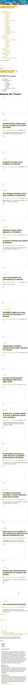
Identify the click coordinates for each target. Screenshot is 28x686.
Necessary (5, 665)
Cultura (5, 38)
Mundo (4, 90)
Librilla (7, 29)
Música (7, 41)
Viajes (6, 47)
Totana (7, 19)
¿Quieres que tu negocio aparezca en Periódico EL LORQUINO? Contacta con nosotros (15, 634)
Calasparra (8, 28)
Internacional (6, 50)
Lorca (6, 13)
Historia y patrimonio (10, 39)
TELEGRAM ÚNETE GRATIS (10, 58)
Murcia (7, 16)
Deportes (5, 54)
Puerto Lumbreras (10, 20)
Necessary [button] (3, 664)
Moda (6, 45)
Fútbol (7, 55)
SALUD (4, 56)
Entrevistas (5, 37)
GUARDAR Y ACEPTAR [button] (7, 684)
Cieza (6, 24)
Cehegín (7, 34)
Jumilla (7, 25)
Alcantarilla (8, 30)
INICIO (4, 631)
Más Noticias (3, 614)
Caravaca (7, 22)
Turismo (7, 42)
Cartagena (8, 17)
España (5, 48)
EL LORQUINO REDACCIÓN (11, 130)
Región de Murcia (7, 12)
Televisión (8, 46)
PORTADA (5, 11)
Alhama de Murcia (10, 32)
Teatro (7, 43)
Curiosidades (6, 52)
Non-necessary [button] (4, 674)
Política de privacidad (8, 632)
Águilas (7, 15)
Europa (7, 51)
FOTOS (4, 35)
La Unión (7, 26)
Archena (7, 33)
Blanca (7, 21)
